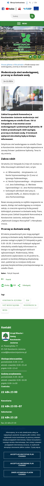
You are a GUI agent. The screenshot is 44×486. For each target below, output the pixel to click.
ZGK (27, 300)
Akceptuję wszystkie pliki (22, 455)
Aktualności (18, 65)
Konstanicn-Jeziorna (12, 300)
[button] (22, 98)
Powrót (8, 280)
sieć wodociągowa (10, 305)
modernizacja (30, 305)
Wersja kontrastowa (17, 3)
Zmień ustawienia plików (22, 473)
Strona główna (6, 65)
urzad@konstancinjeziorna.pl (14, 352)
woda (4, 310)
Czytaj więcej (35, 447)
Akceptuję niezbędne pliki (22, 464)
